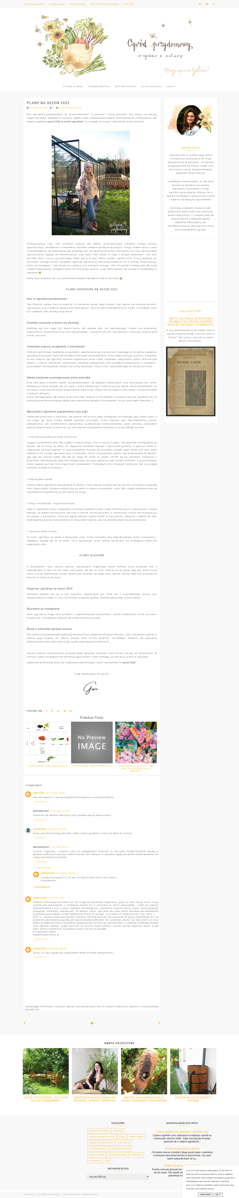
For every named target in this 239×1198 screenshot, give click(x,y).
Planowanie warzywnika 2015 (92, 765)
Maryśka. (39, 793)
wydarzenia (94, 1161)
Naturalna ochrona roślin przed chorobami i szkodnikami (144, 1099)
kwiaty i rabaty (137, 1137)
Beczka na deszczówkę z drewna (193, 1099)
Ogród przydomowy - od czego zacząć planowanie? (46, 1099)
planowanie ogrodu (70, 108)
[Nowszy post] (25, 1023)
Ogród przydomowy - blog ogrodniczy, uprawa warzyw (69, 1194)
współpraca (136, 1155)
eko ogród (117, 1131)
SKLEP (171, 86)
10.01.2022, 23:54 (59, 811)
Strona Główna (34, 4)
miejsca (92, 1143)
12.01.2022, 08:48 (65, 873)
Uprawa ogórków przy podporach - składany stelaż (182, 1131)
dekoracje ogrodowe (99, 1131)
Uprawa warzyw (99, 86)
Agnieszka (40, 829)
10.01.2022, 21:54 (55, 793)
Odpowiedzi (43, 867)
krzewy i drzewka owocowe (101, 1137)
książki (122, 1137)
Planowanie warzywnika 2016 (48, 765)
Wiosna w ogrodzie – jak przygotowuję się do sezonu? (136, 768)
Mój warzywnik (126, 86)
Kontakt (129, 4)
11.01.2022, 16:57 (59, 847)
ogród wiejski (124, 1143)
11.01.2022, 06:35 (57, 829)
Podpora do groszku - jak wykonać (182, 1165)
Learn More (205, 1194)
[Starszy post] (159, 1023)
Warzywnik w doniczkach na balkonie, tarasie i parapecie (95, 1099)
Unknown (47, 873)
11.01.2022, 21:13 (56, 898)
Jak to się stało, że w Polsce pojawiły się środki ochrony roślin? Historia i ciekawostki (191, 321)
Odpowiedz (41, 802)
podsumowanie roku (121, 1149)
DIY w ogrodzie (151, 86)
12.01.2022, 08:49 (57, 948)
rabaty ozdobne (96, 1155)
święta (107, 1161)
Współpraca (77, 4)
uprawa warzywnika (117, 1155)
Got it (218, 1194)
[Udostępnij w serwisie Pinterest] (70, 711)
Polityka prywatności (105, 4)
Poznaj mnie (57, 4)
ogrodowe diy (107, 1143)
